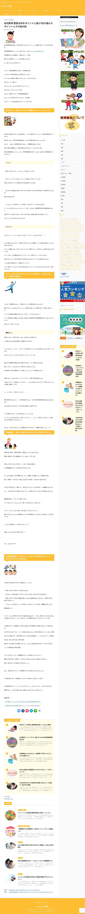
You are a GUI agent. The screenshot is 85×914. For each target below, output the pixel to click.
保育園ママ (69, 247)
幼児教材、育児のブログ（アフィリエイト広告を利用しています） (42, 909)
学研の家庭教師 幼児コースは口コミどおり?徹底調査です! (35, 861)
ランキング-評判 (73, 244)
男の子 (62, 261)
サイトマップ (33, 14)
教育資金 (6, 14)
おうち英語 (64, 222)
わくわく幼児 (6, 6)
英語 (33, 10)
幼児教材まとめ (71, 338)
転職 (62, 268)
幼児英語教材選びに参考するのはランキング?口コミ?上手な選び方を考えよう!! (31, 892)
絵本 (73, 10)
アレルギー (79, 229)
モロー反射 (64, 244)
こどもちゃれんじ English (67, 229)
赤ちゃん (78, 265)
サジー (62, 237)
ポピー (62, 240)
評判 (60, 10)
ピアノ (77, 237)
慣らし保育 (73, 254)
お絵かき (69, 226)
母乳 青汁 (79, 258)
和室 (82, 247)
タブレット (70, 237)
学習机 (70, 251)
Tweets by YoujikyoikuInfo (67, 21)
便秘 (62, 247)
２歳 (79, 268)
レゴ (81, 244)
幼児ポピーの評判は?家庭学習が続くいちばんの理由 (35, 725)
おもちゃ (77, 222)
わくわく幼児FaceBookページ (68, 25)
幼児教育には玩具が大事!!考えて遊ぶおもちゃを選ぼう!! (24, 890)
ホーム (6, 10)
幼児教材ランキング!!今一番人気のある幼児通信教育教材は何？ (23, 701)
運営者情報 (38, 902)
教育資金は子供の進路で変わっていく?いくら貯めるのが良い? (22, 705)
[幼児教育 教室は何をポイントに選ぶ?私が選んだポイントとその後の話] (31, 710)
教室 (46, 10)
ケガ (62, 233)
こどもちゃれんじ (78, 226)
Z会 (62, 219)
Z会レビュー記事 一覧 (71, 219)
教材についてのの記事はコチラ (35, 51)
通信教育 (68, 268)
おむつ (71, 222)
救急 (80, 254)
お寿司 (62, 226)
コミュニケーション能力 (72, 233)
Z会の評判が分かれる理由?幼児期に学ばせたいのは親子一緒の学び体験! (79, 424)
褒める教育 (71, 265)
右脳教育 (76, 247)
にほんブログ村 (64, 276)
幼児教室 (8, 796)
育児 (20, 14)
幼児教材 (20, 10)
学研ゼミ (63, 251)
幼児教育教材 (64, 254)
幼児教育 (8, 798)
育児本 (82, 261)
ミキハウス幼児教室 (72, 240)
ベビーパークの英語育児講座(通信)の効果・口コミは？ (34, 813)
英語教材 (63, 265)
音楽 (74, 268)
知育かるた (70, 261)
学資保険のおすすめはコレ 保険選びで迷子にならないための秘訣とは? (78, 388)
